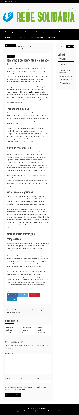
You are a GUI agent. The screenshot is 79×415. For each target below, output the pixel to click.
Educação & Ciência (36, 37)
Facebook (12, 295)
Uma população (64, 83)
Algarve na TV (16, 32)
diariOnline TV (9, 37)
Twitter (24, 295)
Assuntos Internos (65, 79)
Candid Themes (60, 411)
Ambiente (28, 32)
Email (23, 378)
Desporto (57, 32)
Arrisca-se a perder (66, 76)
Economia (22, 37)
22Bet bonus (33, 92)
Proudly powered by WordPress (24, 411)
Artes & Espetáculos (43, 32)
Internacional (51, 37)
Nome (7, 378)
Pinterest (35, 295)
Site (38, 378)
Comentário (9, 353)
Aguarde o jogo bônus (39, 310)
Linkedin (12, 299)
